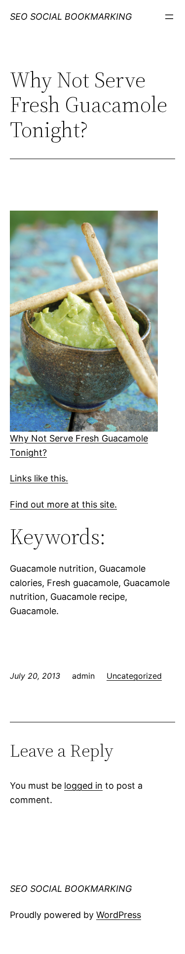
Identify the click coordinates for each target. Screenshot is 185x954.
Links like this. (39, 478)
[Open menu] (169, 17)
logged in (83, 785)
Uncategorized (134, 676)
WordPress (118, 915)
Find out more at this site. (63, 504)
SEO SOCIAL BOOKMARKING (71, 16)
